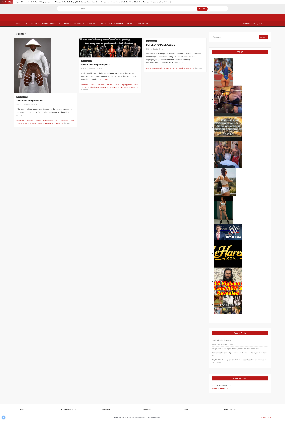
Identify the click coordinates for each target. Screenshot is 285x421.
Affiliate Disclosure (68, 409)
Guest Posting (229, 409)
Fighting (78, 24)
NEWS (18, 24)
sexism (34, 123)
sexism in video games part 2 (95, 64)
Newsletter (106, 409)
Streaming (91, 24)
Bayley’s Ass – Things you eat (39, 2)
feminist (109, 85)
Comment (67, 123)
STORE (129, 24)
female (38, 120)
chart (167, 68)
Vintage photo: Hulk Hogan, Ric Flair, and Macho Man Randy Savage (80, 2)
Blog (21, 409)
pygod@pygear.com (220, 388)
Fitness (66, 24)
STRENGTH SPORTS (50, 24)
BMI (147, 68)
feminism (101, 85)
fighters (117, 85)
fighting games (48, 120)
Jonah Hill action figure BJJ (221, 340)
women (58, 123)
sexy (40, 123)
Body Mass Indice (157, 68)
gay (57, 120)
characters (30, 120)
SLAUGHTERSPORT (116, 24)
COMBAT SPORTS (30, 24)
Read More (105, 79)
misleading (181, 68)
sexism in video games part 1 (30, 100)
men (20, 123)
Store (185, 409)
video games (49, 123)
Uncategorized (22, 97)
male (72, 120)
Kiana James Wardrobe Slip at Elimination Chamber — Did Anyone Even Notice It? (141, 2)
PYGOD (19, 104)
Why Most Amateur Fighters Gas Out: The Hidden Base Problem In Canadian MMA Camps (239, 361)
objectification (94, 87)
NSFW (103, 24)
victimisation (113, 87)
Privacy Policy (266, 417)
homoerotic (64, 120)
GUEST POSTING (142, 24)
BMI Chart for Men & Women (160, 45)
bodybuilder (20, 120)
